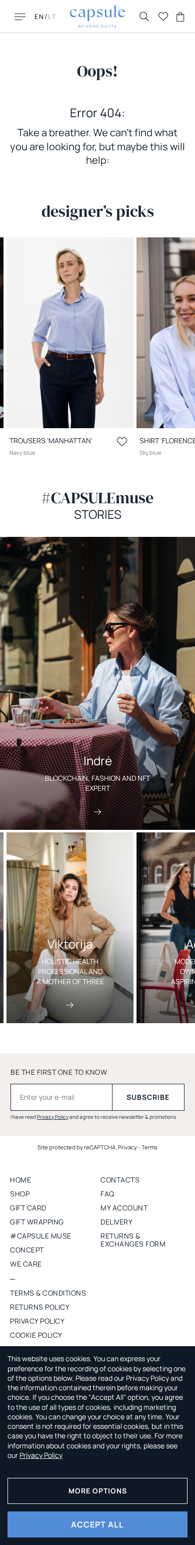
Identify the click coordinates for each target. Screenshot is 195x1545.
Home (20, 1179)
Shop (20, 1193)
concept (27, 1250)
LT (52, 16)
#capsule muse (41, 1236)
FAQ (107, 1193)
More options (97, 1490)
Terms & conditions (48, 1293)
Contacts (120, 1179)
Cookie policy (36, 1335)
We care (26, 1264)
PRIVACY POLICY (37, 1321)
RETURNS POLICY (40, 1307)
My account (124, 1207)
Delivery (116, 1221)
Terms (150, 1147)
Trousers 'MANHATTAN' (51, 440)
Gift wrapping (37, 1221)
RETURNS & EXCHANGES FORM (133, 1240)
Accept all (97, 1524)
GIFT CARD (28, 1207)
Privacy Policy (52, 1116)
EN (39, 16)
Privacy (127, 1147)
